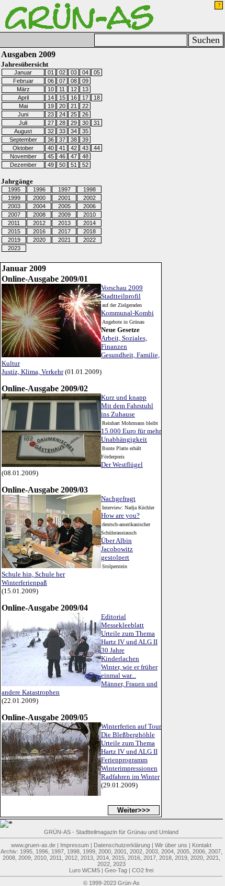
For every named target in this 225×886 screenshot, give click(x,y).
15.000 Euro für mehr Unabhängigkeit (131, 435)
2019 (14, 240)
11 (62, 89)
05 (97, 72)
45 (51, 156)
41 (62, 148)
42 (74, 148)
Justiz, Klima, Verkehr (32, 372)
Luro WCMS (84, 870)
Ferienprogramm (124, 760)
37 (62, 139)
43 (85, 148)
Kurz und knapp (124, 397)
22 (85, 106)
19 (51, 106)
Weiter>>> (133, 810)
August (23, 131)
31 (97, 123)
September (23, 139)
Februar (23, 81)
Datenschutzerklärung (122, 845)
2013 (64, 223)
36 (51, 139)
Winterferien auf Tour (131, 726)
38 (74, 139)
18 (97, 97)
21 (74, 106)
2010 (89, 214)
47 (74, 156)
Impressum (74, 845)
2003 (14, 206)
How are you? (120, 515)
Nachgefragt (118, 499)
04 (85, 72)
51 (74, 165)
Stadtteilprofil (121, 296)
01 (51, 72)
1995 (14, 189)
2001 (64, 198)
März (23, 89)
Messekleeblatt (122, 625)
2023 (14, 248)
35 (85, 131)
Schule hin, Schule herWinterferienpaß (33, 578)
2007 (14, 214)
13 (85, 89)
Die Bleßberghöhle (128, 735)
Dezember (23, 165)
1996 (39, 189)
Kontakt (201, 845)
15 (62, 97)
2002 (89, 198)
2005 (64, 206)
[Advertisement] (157, 72)
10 (51, 89)
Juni (23, 114)
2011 (14, 223)
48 (85, 156)
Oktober (23, 148)
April (23, 97)
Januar (23, 72)
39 (85, 139)
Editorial (113, 617)
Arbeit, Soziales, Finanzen (124, 342)
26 (85, 114)
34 (74, 131)
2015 (14, 231)
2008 (39, 214)
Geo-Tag (116, 870)
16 (74, 97)
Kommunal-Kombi (127, 313)
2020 (39, 240)
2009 (64, 214)
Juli (23, 123)
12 (74, 89)
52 (85, 165)
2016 (39, 231)
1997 (64, 189)
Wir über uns (171, 845)
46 (62, 156)
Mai (23, 106)
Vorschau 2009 (122, 288)
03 (74, 72)
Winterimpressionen (129, 768)
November (23, 156)
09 (85, 81)
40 (51, 148)
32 (51, 131)
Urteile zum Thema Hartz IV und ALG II (129, 637)
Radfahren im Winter (130, 777)
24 (62, 114)
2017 (64, 231)
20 (62, 106)
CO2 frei (142, 870)
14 (51, 97)
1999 (14, 198)
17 (85, 97)
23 (51, 114)
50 (62, 165)
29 (74, 123)
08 (74, 81)
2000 (39, 198)
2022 (89, 240)
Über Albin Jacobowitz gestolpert (117, 549)
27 (51, 123)
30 (85, 123)
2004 (39, 206)
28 (62, 123)
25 (74, 114)
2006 (89, 206)
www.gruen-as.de (33, 845)
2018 (89, 231)
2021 (64, 240)
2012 (39, 223)
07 (62, 81)
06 (51, 81)
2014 (89, 223)
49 (51, 165)
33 (62, 131)
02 (62, 72)
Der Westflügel (122, 464)
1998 (89, 189)
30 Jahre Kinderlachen (120, 654)
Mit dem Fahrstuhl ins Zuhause (127, 410)
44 (97, 148)
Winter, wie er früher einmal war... (129, 671)
